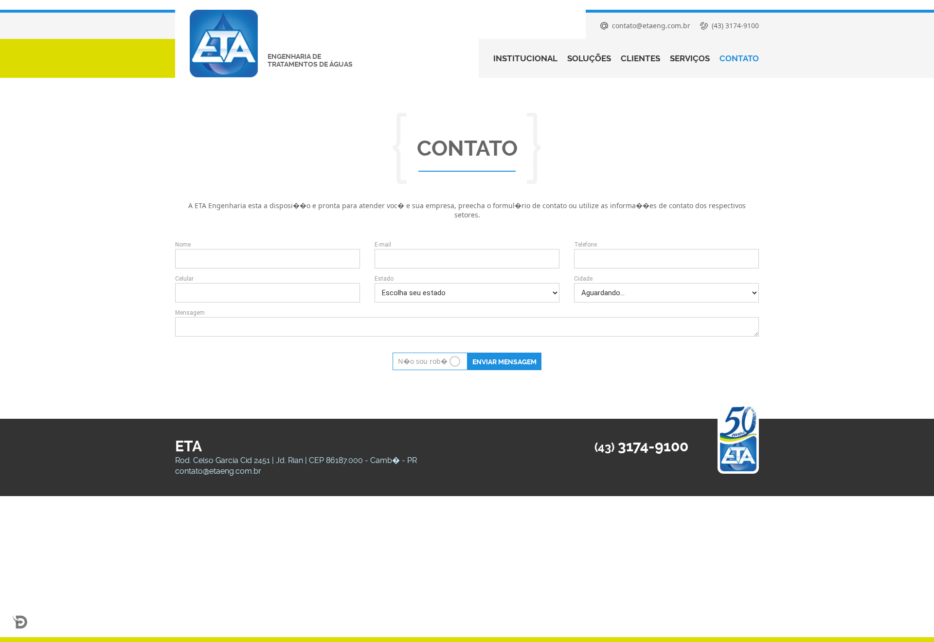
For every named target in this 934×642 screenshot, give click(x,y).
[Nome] (267, 258)
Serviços (690, 58)
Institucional (525, 58)
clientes (640, 58)
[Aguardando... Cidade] (666, 293)
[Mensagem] (467, 327)
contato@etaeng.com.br (218, 471)
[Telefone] (666, 258)
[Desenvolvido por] (20, 622)
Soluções (589, 58)
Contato (739, 58)
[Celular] (267, 293)
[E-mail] (467, 258)
